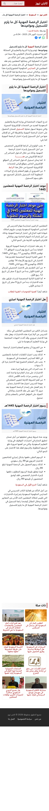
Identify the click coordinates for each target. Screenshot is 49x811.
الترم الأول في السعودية (25, 484)
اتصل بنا (11, 719)
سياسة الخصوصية (25, 719)
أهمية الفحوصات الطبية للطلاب (22, 291)
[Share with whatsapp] (43, 37)
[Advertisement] (24, 554)
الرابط (11, 167)
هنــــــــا (20, 156)
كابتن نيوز (43, 14)
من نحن (38, 719)
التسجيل (20, 129)
